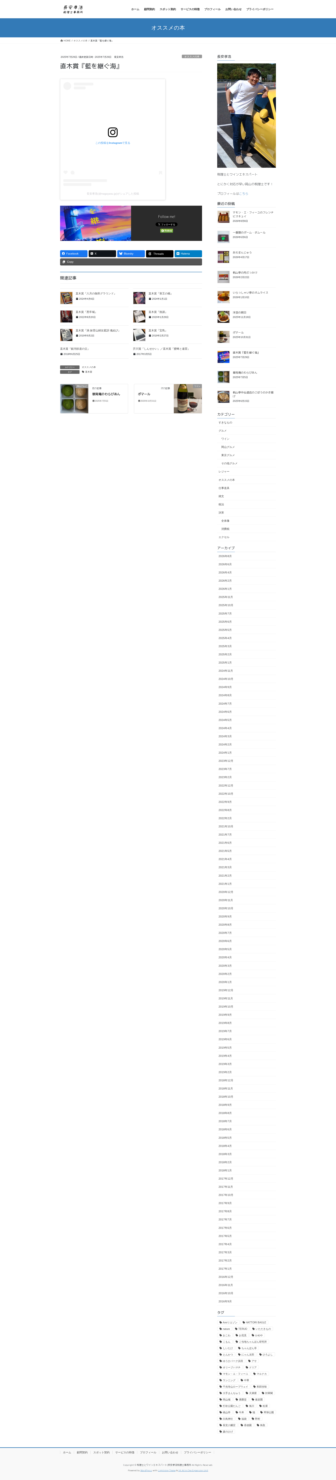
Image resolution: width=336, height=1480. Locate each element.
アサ (254, 1361)
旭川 (251, 1406)
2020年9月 (225, 916)
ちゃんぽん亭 (249, 1348)
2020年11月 (226, 900)
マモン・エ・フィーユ (235, 1373)
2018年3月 (225, 1154)
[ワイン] (188, 398)
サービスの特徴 (124, 1452)
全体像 (225, 520)
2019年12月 (226, 990)
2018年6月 (225, 1129)
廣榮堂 (243, 1399)
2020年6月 (225, 941)
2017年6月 (225, 1227)
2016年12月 (226, 1276)
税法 (221, 504)
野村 (257, 1418)
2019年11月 (226, 998)
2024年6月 (225, 711)
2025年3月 (225, 646)
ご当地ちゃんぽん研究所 (253, 1341)
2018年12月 (226, 1080)
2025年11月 (226, 597)
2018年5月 (225, 1137)
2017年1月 (225, 1268)
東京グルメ (228, 455)
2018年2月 (225, 1162)
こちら (243, 193)
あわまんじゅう (242, 252)
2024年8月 (225, 695)
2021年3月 (225, 867)
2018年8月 (225, 1113)
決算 (221, 512)
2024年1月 (225, 752)
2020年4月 (225, 957)
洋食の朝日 (239, 312)
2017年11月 (226, 1186)
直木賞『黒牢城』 (86, 311)
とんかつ (228, 1354)
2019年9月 (225, 1014)
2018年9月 (225, 1104)
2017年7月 (225, 1219)
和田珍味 (262, 1386)
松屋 (265, 1406)
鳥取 (262, 1425)
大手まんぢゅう (232, 1393)
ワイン (225, 438)
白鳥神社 (228, 1418)
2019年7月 (225, 1031)
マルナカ (262, 1373)
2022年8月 (225, 810)
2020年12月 (226, 892)
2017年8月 (225, 1211)
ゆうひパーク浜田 (233, 1361)
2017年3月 (225, 1252)
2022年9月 (225, 801)
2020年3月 (225, 965)
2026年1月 (225, 588)
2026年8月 (225, 556)
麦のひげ (228, 1431)
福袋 (244, 1418)
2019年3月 (225, 1064)
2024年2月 (225, 744)
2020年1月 (225, 982)
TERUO (242, 1328)
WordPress (146, 1470)
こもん (226, 1341)
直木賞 (88, 371)
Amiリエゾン (230, 1322)
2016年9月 (225, 1301)
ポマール (144, 394)
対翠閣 (269, 1393)
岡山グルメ (228, 447)
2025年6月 (225, 621)
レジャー (224, 471)
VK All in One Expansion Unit (193, 1470)
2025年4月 (225, 638)
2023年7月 (225, 769)
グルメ (223, 430)
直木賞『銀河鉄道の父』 (75, 348)
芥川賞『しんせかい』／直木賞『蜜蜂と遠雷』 (161, 348)
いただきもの (263, 1328)
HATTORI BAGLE (256, 1322)
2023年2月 (225, 777)
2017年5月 (225, 1236)
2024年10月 (226, 678)
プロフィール (148, 1452)
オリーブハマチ (232, 1367)
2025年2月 (225, 654)
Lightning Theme (167, 1470)
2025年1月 (225, 662)
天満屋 (253, 1393)
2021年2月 (225, 875)
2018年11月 (226, 1088)
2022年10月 (226, 793)
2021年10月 (226, 826)
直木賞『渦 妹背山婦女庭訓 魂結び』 (98, 330)
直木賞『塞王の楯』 (161, 293)
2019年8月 (225, 1022)
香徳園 (248, 1425)
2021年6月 (225, 842)
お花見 (243, 1335)
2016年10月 (226, 1293)
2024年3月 (225, 736)
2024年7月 (225, 703)
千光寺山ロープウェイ (235, 1386)
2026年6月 (225, 564)
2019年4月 (225, 1055)
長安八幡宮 (229, 1425)
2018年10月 (226, 1096)
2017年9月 (225, 1203)
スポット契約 (101, 1452)
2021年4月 (225, 859)
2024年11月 (226, 670)
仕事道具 (224, 488)
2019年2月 (225, 1072)
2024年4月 (225, 728)
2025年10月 (226, 605)
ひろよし (268, 1354)
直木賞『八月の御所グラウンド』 (96, 293)
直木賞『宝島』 (158, 330)
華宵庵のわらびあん (106, 394)
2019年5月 (225, 1047)
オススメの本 (192, 56)
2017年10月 (226, 1194)
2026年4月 (225, 572)
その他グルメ (229, 463)
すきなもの (225, 422)
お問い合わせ (170, 1452)
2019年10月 (226, 1006)
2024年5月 (225, 720)
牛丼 (241, 1412)
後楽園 (259, 1399)
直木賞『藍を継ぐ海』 (246, 352)
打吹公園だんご (232, 1406)
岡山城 (226, 1399)
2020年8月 (225, 924)
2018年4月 (225, 1145)
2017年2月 (225, 1260)
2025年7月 (225, 613)
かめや (259, 1335)
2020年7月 (225, 932)
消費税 (225, 528)
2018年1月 (225, 1170)
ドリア (253, 1367)
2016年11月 (226, 1285)
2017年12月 (226, 1178)
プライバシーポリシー (197, 1452)
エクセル (224, 537)
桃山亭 (226, 1412)
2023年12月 (226, 760)
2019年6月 (225, 1039)
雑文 (221, 496)
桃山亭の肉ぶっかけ (245, 272)
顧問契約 (82, 1452)
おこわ (226, 1335)
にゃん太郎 (248, 1354)
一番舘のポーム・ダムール (249, 232)
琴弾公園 (269, 1412)
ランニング (229, 1380)
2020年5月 (225, 949)
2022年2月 (225, 818)
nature (226, 1328)
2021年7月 (225, 834)
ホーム (67, 1452)
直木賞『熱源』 (158, 311)
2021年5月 (225, 850)
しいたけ (228, 1348)
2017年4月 (225, 1244)
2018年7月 (225, 1121)
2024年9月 (225, 687)
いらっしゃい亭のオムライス (250, 292)
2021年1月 (225, 883)
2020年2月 (225, 973)
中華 (246, 1380)
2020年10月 (226, 908)
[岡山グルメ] (74, 398)
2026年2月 (225, 580)
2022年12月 (226, 785)
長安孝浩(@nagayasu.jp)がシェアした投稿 (113, 193)
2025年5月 (225, 629)
